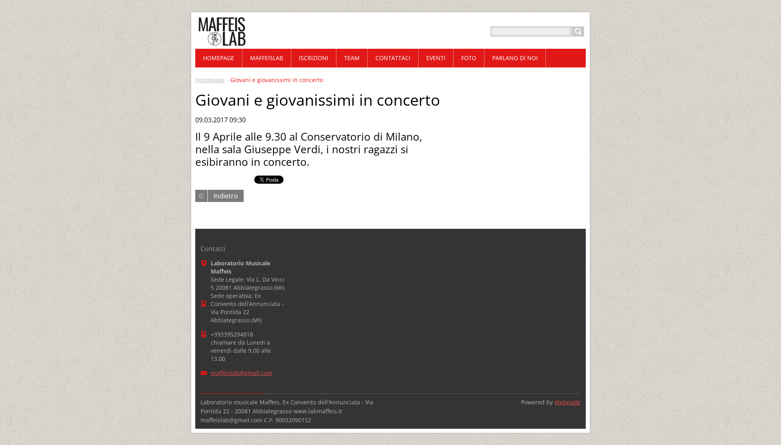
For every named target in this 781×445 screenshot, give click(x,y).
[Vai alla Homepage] (221, 41)
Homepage (210, 80)
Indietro (226, 195)
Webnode (567, 402)
